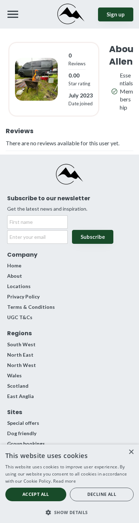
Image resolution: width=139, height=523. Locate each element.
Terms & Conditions (31, 307)
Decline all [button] (101, 494)
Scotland (18, 386)
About (14, 276)
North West (21, 365)
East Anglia (20, 396)
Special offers (23, 423)
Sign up (116, 14)
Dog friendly (21, 433)
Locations (19, 286)
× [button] (131, 452)
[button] (69, 512)
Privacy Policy (23, 296)
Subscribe (93, 236)
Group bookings (26, 444)
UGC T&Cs (19, 317)
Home (14, 265)
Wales (14, 375)
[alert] (69, 483)
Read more (64, 481)
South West (21, 344)
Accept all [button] (35, 494)
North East (20, 355)
